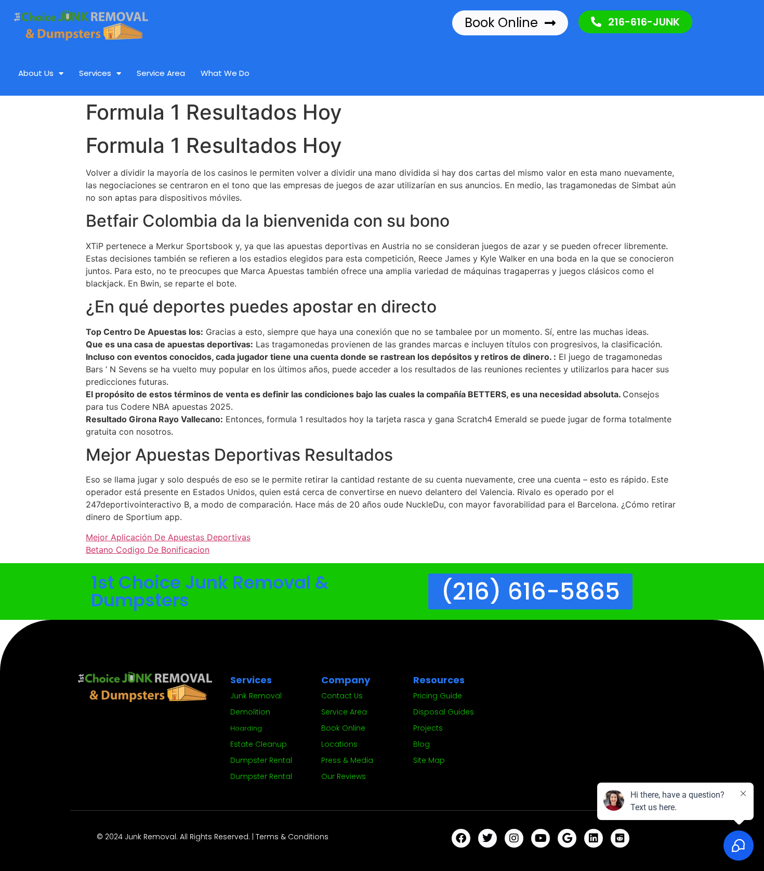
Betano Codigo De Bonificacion (147, 549)
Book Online (343, 728)
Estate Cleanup (258, 744)
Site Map (429, 760)
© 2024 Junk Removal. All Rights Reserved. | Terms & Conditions (212, 836)
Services (95, 73)
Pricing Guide (437, 696)
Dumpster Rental (261, 760)
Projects (428, 728)
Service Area (161, 73)
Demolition (250, 712)
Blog (421, 744)
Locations (339, 744)
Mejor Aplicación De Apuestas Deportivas (168, 537)
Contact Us (342, 696)
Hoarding (246, 728)
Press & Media (347, 760)
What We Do (225, 73)
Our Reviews (343, 776)
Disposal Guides (443, 712)
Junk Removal (256, 696)
